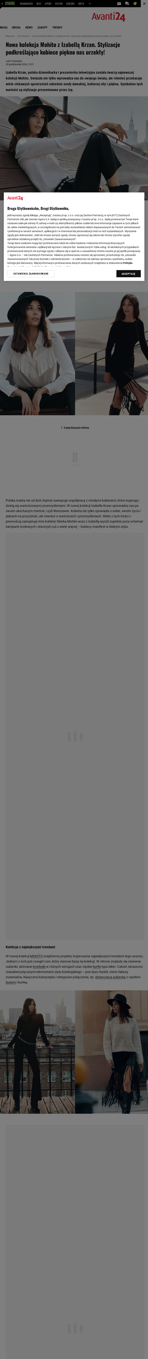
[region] (74, 236)
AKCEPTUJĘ (128, 273)
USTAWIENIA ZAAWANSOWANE (31, 273)
